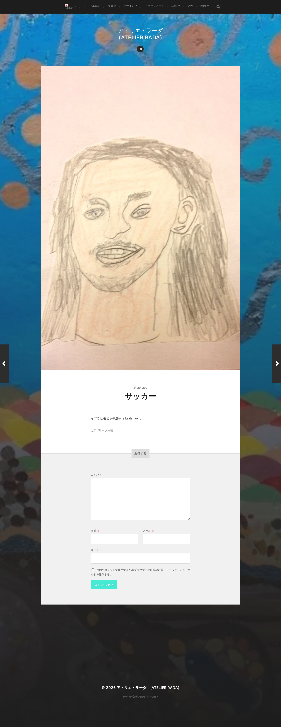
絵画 (203, 5)
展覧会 (112, 5)
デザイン (129, 5)
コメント (96, 474)
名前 (95, 530)
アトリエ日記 (92, 5)
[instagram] (140, 49)
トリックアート (154, 5)
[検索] (218, 7)
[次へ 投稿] (276, 363)
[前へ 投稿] (4, 363)
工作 (174, 5)
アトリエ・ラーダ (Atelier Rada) (148, 687)
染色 (190, 5)
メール (148, 530)
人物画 (109, 430)
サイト (95, 550)
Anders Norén (148, 696)
